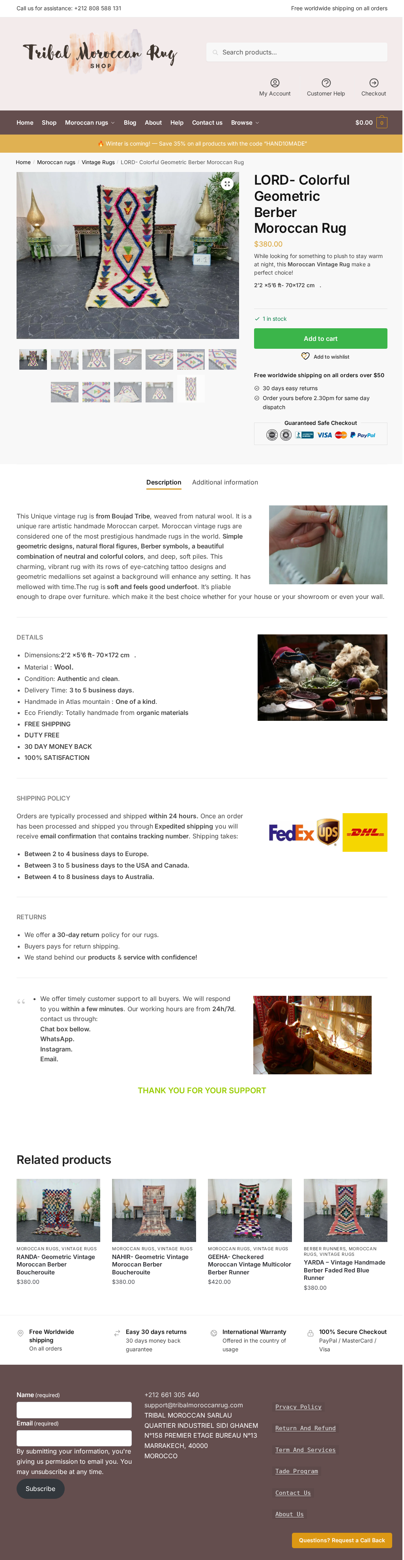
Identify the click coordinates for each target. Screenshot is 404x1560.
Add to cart (321, 338)
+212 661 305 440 (171, 1395)
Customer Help (326, 93)
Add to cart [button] (58, 1297)
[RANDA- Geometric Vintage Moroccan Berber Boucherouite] (59, 1210)
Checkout (373, 93)
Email (38, 1423)
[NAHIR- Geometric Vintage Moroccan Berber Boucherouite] (154, 1210)
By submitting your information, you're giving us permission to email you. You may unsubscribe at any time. (74, 1461)
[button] (227, 184)
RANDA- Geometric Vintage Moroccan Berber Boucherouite (56, 1264)
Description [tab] (163, 482)
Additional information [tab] (225, 482)
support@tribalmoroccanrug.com (193, 1405)
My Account (275, 93)
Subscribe (40, 1489)
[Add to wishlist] (90, 1189)
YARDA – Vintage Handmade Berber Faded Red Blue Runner (344, 1270)
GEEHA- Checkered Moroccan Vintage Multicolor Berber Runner (249, 1264)
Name (38, 1395)
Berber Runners (325, 1248)
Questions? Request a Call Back (342, 1540)
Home (23, 162)
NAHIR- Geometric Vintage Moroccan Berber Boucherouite (150, 1264)
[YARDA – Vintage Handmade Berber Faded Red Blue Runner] (346, 1210)
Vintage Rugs (98, 162)
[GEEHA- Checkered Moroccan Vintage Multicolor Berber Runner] (250, 1210)
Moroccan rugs (56, 162)
